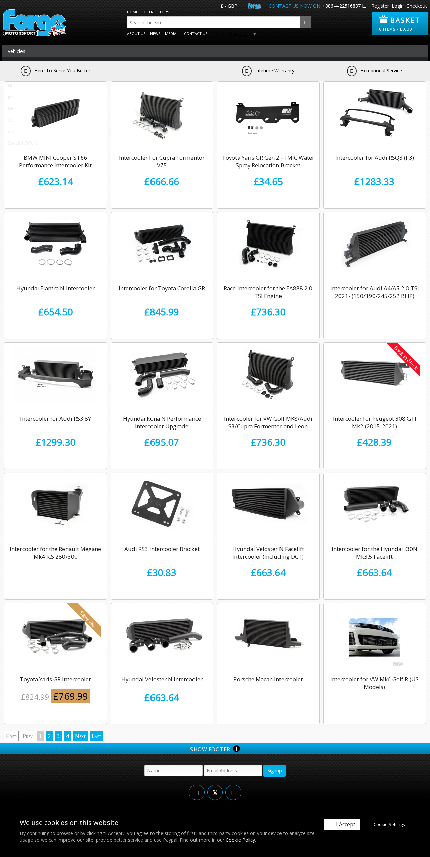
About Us (136, 33)
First (11, 736)
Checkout (416, 6)
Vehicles (16, 51)
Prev (28, 736)
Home (132, 11)
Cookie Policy (240, 839)
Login (398, 6)
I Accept (345, 824)
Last (96, 736)
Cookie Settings (389, 824)
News (155, 33)
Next (80, 736)
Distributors (156, 11)
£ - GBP (229, 6)
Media (170, 33)
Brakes (15, 74)
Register (380, 6)
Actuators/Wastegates (32, 63)
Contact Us (195, 33)
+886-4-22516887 (341, 6)
